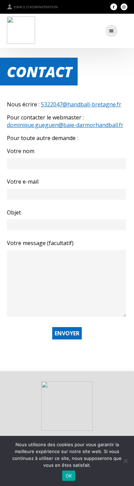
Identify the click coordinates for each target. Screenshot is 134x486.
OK (69, 475)
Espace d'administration (36, 7)
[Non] (125, 461)
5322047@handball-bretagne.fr (81, 104)
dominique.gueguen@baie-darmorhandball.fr (65, 125)
